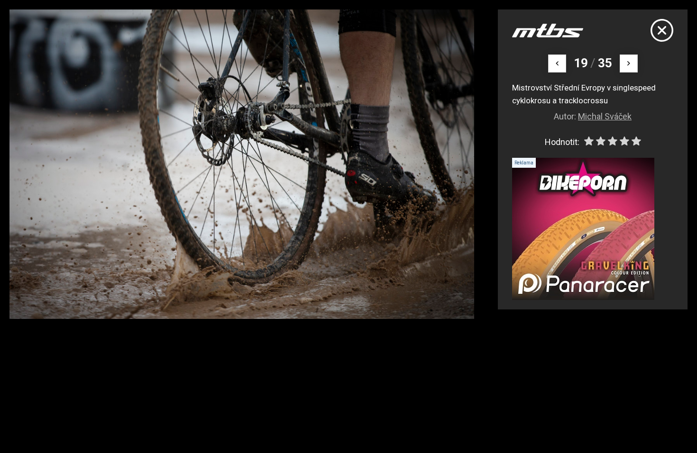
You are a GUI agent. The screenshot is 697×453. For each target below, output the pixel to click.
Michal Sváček (605, 116)
